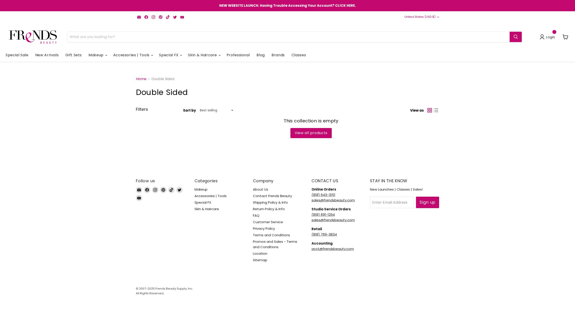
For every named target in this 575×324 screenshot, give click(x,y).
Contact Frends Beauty (272, 196)
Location (260, 253)
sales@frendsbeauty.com (333, 200)
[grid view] (430, 110)
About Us (260, 189)
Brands (278, 55)
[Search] (516, 37)
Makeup (96, 55)
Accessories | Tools (132, 55)
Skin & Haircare (203, 55)
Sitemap (260, 260)
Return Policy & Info (269, 209)
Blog (261, 55)
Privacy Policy (264, 228)
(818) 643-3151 (323, 194)
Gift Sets (73, 55)
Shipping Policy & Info (270, 202)
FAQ (256, 215)
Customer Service (268, 222)
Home (141, 79)
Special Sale (17, 55)
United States (420, 17)
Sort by (189, 110)
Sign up (428, 202)
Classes (299, 55)
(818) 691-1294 (323, 214)
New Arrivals (47, 55)
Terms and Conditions (271, 235)
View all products (311, 132)
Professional (238, 55)
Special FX (169, 55)
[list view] (436, 110)
